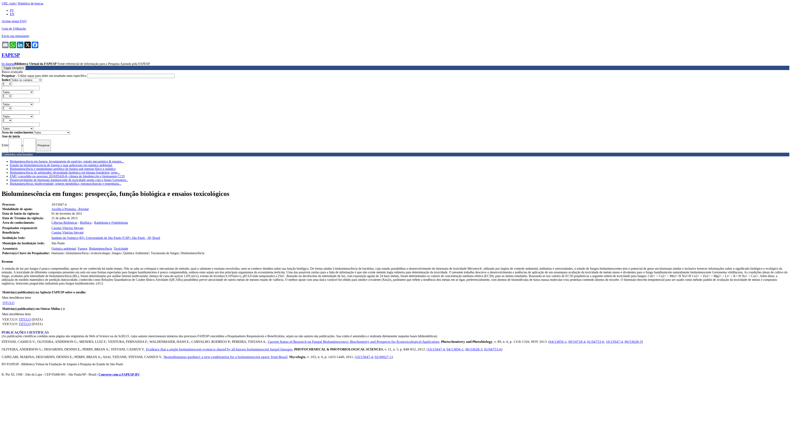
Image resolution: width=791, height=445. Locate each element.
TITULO (8, 303)
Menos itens (23, 297)
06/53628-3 (633, 342)
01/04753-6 (595, 342)
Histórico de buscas (30, 3)
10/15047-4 (614, 342)
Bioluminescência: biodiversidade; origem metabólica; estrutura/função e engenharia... (65, 183)
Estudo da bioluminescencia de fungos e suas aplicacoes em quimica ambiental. (61, 165)
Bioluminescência (100, 248)
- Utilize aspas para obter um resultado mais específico (44, 75)
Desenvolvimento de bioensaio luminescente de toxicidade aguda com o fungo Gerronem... (69, 180)
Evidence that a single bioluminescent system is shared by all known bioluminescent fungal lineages (219, 349)
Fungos (82, 248)
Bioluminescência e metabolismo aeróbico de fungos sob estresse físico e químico (63, 169)
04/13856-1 (558, 342)
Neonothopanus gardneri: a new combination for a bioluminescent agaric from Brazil (226, 357)
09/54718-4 (576, 342)
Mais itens (8, 297)
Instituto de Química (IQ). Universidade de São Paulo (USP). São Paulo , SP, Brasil (105, 238)
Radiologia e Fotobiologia (111, 222)
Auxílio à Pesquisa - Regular (70, 209)
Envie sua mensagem (15, 36)
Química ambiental (63, 248)
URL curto (9, 3)
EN (12, 14)
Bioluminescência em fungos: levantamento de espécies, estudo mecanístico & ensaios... (67, 161)
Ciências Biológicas (64, 222)
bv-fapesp (8, 64)
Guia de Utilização (14, 28)
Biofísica (85, 222)
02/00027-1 (383, 357)
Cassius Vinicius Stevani (67, 228)
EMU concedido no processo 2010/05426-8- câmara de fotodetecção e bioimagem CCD (67, 176)
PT (12, 10)
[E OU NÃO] (7, 83)
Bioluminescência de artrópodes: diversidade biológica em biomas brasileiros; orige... (65, 172)
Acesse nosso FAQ (14, 21)
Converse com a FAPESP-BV (119, 374)
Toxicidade (121, 248)
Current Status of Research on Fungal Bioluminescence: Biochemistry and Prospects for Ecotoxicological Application (353, 342)
